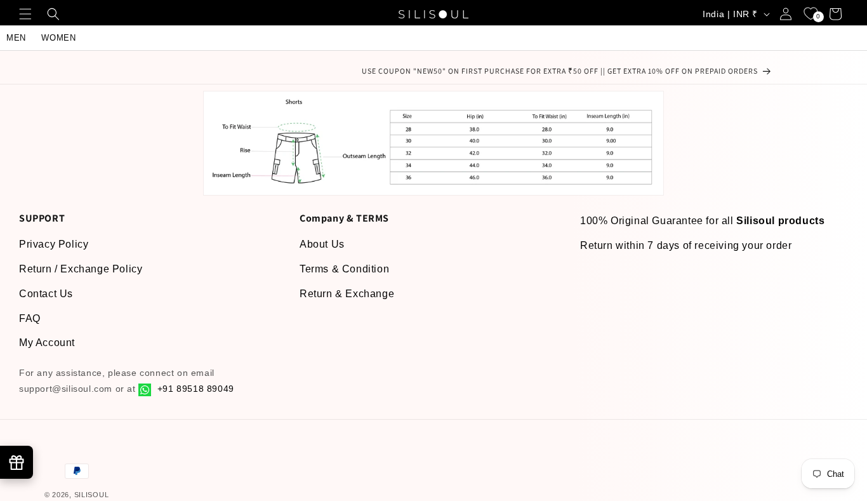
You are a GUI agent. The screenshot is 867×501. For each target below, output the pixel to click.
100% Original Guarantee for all (702, 220)
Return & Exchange (347, 293)
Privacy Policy (53, 244)
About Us (322, 244)
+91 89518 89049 (194, 389)
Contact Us (46, 293)
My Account (47, 342)
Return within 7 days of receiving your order (685, 245)
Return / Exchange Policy (80, 269)
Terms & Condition (344, 269)
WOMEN (58, 38)
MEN (16, 38)
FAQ (30, 318)
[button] (27, 14)
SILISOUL (91, 494)
